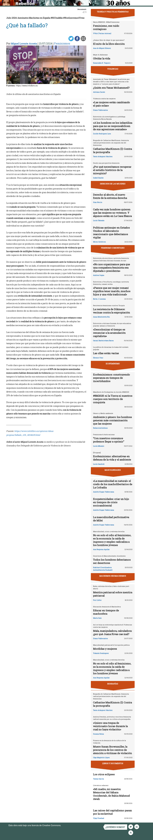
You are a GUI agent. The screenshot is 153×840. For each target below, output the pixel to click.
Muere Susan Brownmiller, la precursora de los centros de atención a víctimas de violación (112, 750)
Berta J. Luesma (99, 299)
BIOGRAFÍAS (112, 683)
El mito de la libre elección (109, 43)
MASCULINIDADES (113, 470)
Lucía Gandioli (98, 464)
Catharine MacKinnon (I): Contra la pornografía (112, 150)
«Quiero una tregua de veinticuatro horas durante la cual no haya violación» (110, 726)
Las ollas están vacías (106, 353)
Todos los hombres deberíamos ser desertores (112, 561)
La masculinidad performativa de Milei (111, 518)
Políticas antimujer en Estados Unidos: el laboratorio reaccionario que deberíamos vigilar (111, 232)
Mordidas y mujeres (105, 648)
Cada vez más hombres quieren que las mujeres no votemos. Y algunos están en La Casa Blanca (112, 213)
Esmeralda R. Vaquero (101, 63)
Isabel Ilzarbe (98, 178)
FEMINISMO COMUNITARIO (112, 248)
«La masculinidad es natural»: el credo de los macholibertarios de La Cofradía (112, 484)
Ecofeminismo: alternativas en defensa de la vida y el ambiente (112, 458)
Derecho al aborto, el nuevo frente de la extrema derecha (110, 196)
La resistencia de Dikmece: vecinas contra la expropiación (111, 310)
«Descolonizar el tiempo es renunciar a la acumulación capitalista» (109, 333)
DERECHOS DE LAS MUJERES (112, 183)
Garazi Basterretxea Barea (103, 340)
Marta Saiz (97, 618)
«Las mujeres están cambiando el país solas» (111, 104)
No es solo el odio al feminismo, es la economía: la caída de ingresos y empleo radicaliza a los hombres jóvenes (112, 540)
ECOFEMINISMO (113, 363)
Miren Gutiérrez (99, 242)
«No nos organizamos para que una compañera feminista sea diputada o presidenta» (111, 268)
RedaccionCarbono (100, 428)
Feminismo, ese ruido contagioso (106, 27)
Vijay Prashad (98, 818)
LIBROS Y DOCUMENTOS (112, 763)
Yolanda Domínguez (101, 653)
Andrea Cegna (98, 275)
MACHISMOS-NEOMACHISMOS (112, 576)
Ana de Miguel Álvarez (102, 48)
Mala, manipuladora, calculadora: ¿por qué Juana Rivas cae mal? (112, 632)
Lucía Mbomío (98, 446)
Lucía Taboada (98, 220)
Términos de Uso (70, 825)
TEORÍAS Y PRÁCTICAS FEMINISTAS (112, 11)
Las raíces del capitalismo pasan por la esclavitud (112, 812)
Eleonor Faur (98, 358)
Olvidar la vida (101, 58)
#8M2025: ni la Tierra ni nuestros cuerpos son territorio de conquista (112, 399)
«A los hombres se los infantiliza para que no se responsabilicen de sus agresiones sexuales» (112, 126)
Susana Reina (98, 734)
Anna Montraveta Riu (101, 317)
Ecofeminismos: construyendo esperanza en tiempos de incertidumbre (111, 378)
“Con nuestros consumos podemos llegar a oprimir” (108, 439)
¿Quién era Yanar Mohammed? (111, 87)
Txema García (98, 779)
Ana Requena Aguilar (101, 549)
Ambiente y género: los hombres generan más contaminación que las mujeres (112, 420)
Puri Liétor (97, 600)
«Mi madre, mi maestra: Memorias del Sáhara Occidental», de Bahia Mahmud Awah (111, 794)
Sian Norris (97, 202)
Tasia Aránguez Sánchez (103, 156)
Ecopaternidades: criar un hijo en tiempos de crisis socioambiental (111, 502)
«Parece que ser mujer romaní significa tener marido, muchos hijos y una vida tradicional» (111, 291)
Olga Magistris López (101, 757)
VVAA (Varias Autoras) (102, 33)
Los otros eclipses (104, 774)
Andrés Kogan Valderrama (103, 492)
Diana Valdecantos (100, 110)
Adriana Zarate (99, 92)
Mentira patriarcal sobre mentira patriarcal (112, 594)
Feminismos (62, 43)
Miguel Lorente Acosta (24, 43)
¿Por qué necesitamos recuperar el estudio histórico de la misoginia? (112, 170)
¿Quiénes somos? (115, 827)
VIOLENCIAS (112, 69)
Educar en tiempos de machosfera (106, 612)
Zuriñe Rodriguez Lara (102, 133)
